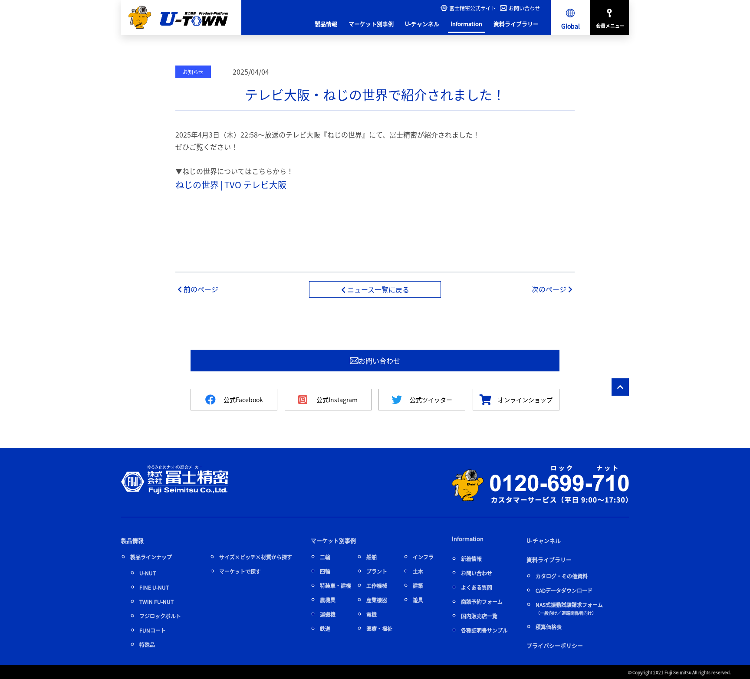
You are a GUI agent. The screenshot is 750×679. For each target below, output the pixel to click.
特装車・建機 (335, 585)
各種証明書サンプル (484, 630)
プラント (376, 571)
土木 (418, 571)
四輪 (325, 571)
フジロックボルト (160, 616)
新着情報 (471, 558)
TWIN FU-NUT (156, 601)
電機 (371, 614)
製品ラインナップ (151, 557)
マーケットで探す (240, 571)
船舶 (371, 557)
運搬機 (328, 614)
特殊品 (147, 644)
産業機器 (376, 600)
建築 (418, 585)
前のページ (200, 289)
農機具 (328, 600)
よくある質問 (476, 587)
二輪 (325, 557)
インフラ (423, 557)
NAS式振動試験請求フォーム (569, 608)
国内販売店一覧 (479, 616)
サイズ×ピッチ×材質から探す (255, 557)
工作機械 (376, 585)
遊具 (418, 600)
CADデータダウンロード (564, 590)
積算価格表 (549, 626)
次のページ (550, 289)
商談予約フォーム (482, 601)
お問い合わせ (524, 8)
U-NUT (147, 573)
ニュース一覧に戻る (377, 289)
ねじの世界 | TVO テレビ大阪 (230, 184)
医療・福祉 (379, 628)
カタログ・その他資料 (562, 576)
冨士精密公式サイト (472, 8)
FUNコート (152, 630)
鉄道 (325, 628)
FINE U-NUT (154, 587)
